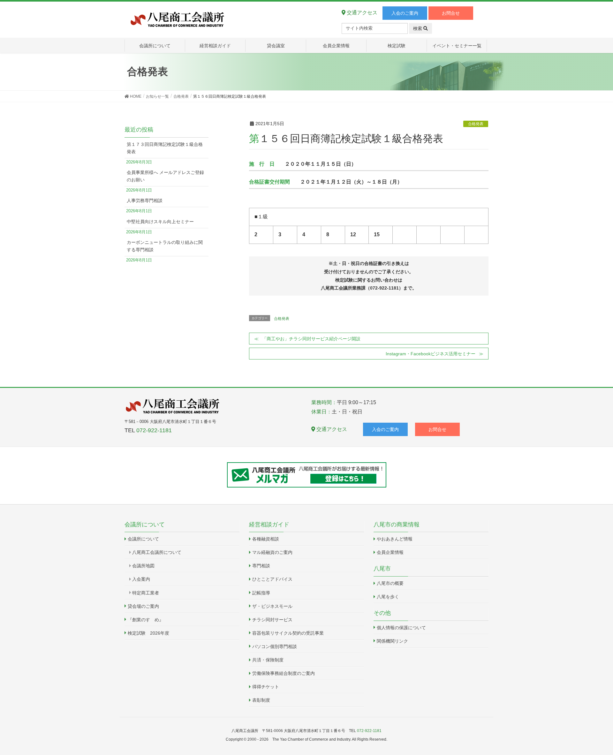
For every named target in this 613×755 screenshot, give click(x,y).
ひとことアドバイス (272, 579)
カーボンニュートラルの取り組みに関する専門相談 (165, 246)
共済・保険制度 (268, 659)
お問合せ (451, 13)
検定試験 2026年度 (148, 633)
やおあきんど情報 (394, 538)
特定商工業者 (145, 592)
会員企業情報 (390, 552)
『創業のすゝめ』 (145, 619)
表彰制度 (261, 700)
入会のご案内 (404, 13)
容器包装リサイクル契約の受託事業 (288, 633)
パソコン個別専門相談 (274, 646)
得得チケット (265, 686)
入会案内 (141, 579)
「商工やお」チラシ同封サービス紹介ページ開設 (311, 338)
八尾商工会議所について (156, 552)
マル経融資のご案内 (272, 552)
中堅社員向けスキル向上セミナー (160, 221)
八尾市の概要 (390, 583)
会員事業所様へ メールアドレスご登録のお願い (165, 176)
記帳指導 (261, 592)
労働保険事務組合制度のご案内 (283, 673)
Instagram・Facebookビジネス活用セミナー (430, 353)
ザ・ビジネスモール (272, 606)
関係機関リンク (392, 641)
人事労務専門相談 (145, 200)
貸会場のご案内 (143, 606)
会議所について (143, 538)
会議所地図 (143, 565)
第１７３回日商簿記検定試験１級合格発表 (165, 148)
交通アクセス (361, 12)
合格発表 (475, 124)
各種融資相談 (265, 538)
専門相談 (261, 565)
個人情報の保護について (401, 627)
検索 (418, 28)
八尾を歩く (388, 596)
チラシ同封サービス (272, 619)
